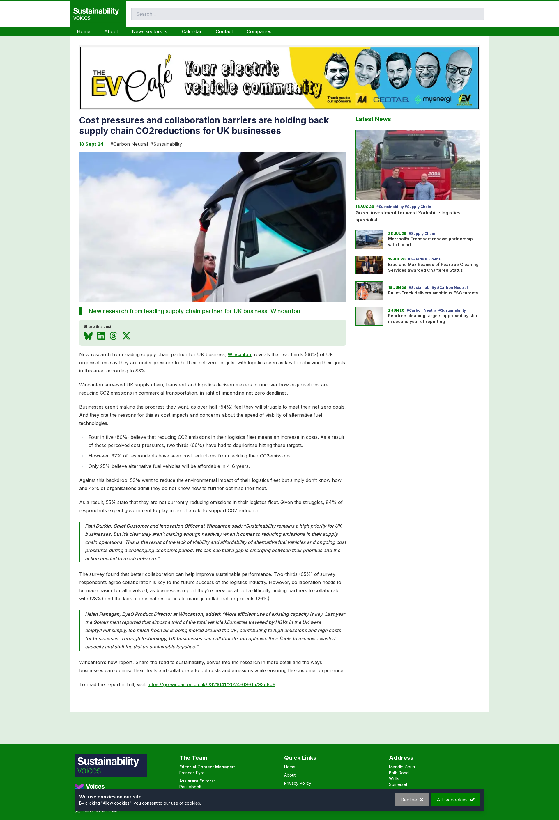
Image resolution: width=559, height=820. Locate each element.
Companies (259, 31)
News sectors (147, 31)
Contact (224, 31)
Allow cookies (452, 800)
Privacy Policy (297, 783)
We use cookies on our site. (111, 797)
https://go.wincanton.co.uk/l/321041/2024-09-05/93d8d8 (211, 684)
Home (83, 31)
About (111, 31)
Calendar (192, 31)
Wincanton (239, 354)
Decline (409, 800)
